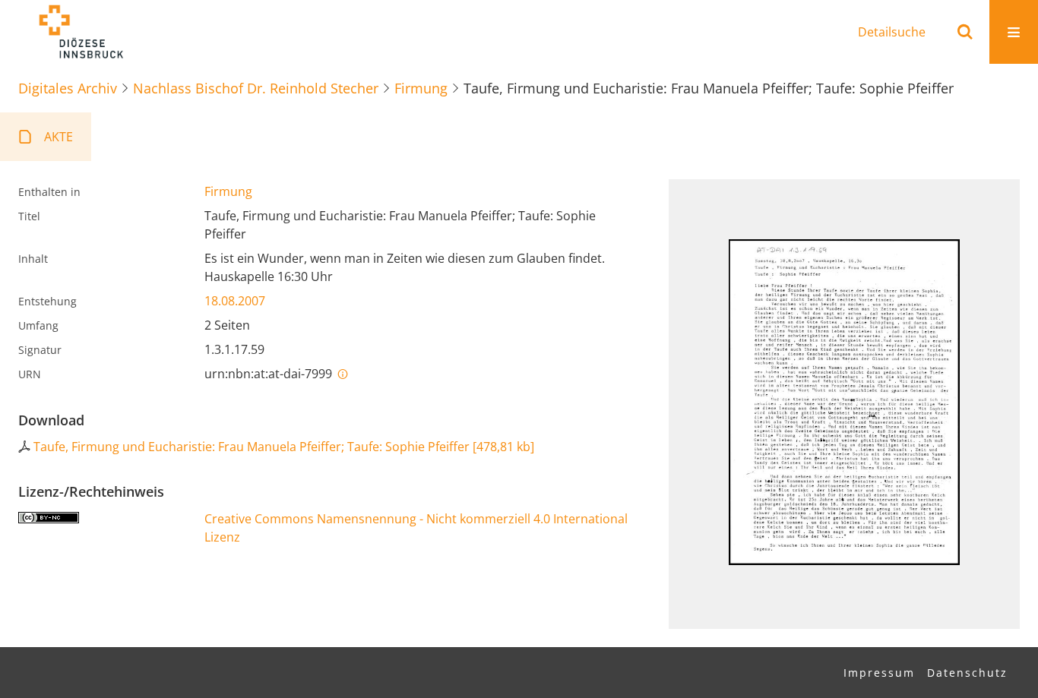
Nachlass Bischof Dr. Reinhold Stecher (255, 88)
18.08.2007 (234, 300)
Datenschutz (967, 672)
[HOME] (81, 32)
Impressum (879, 672)
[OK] (965, 32)
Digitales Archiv (67, 88)
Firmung (421, 88)
